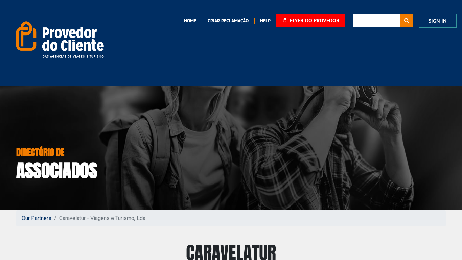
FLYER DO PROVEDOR (314, 20)
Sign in (438, 20)
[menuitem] (190, 20)
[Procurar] (406, 20)
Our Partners (36, 218)
